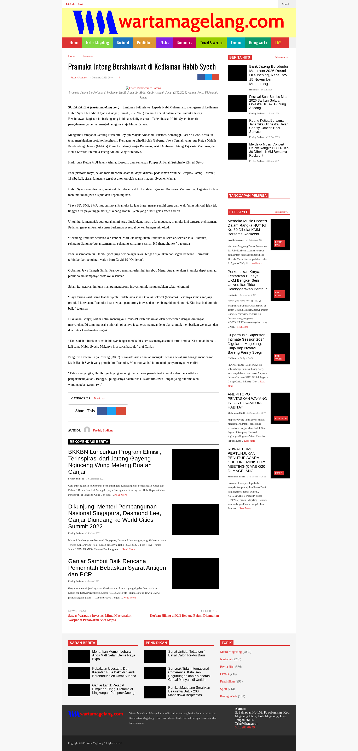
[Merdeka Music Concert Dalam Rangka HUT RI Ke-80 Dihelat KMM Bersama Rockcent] (237, 151)
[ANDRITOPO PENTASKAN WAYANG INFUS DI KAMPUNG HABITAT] (280, 408)
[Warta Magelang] (178, 28)
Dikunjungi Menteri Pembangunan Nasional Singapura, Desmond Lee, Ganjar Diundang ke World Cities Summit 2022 (114, 516)
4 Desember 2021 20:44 (102, 77)
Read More (120, 494)
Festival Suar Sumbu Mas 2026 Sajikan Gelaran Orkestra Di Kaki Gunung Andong (268, 102)
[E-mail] (215, 77)
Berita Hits (227, 666)
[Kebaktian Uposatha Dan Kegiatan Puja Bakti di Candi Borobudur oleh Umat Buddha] (79, 673)
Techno (236, 42)
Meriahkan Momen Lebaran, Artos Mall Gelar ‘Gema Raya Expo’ (113, 655)
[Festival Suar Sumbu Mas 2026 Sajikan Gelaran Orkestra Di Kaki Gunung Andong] (237, 103)
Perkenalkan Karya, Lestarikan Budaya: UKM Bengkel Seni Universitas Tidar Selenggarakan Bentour (247, 280)
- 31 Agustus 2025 (253, 240)
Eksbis (165, 42)
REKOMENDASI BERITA (89, 441)
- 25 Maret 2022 (93, 533)
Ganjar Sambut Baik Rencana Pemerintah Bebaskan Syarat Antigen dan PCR (117, 568)
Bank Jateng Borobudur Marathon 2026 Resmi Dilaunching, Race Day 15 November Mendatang (268, 75)
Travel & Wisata (211, 42)
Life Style (70, 4)
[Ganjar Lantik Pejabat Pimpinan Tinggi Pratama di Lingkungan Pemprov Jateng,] (79, 690)
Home (73, 42)
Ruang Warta (258, 42)
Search (286, 4)
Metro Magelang (97, 42)
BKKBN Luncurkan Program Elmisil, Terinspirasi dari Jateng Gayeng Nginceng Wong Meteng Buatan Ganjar (114, 462)
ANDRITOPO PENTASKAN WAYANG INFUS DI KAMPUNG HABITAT (247, 400)
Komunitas (184, 42)
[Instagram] (266, 4)
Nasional (123, 42)
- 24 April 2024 (245, 358)
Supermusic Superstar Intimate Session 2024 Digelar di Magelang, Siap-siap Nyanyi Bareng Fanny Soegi (246, 343)
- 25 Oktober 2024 (247, 295)
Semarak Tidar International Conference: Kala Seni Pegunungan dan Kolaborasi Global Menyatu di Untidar (189, 674)
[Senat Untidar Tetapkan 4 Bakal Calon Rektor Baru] (155, 656)
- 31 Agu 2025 (273, 161)
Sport (80, 4)
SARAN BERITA (82, 643)
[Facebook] (259, 4)
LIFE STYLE (238, 212)
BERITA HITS (239, 57)
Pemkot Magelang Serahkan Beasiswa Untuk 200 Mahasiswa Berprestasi (189, 691)
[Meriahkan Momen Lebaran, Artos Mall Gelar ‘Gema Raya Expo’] (79, 656)
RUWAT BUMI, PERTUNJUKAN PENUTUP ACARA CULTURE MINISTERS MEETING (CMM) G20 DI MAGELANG (247, 460)
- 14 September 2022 (256, 476)
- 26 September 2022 (256, 413)
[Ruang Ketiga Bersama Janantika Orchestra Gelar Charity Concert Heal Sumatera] (237, 127)
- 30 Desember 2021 (95, 478)
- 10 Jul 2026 (266, 89)
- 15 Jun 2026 (272, 113)
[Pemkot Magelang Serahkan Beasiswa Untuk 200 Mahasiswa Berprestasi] (155, 692)
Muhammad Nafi (236, 413)
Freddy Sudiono (78, 77)
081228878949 (245, 727)
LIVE (278, 42)
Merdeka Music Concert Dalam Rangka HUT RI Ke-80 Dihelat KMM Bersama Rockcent (269, 150)
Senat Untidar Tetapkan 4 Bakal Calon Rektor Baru (187, 653)
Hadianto (254, 89)
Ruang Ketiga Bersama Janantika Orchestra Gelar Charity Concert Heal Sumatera (268, 126)
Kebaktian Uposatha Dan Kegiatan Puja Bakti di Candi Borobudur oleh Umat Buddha (114, 672)
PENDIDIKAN (156, 643)
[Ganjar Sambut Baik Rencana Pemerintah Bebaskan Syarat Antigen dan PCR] (195, 573)
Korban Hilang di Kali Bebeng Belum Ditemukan (184, 615)
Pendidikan (144, 42)
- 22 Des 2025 (273, 137)
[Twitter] (272, 4)
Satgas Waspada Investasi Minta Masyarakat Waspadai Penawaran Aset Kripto (99, 618)
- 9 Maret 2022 (92, 581)
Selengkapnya (281, 57)
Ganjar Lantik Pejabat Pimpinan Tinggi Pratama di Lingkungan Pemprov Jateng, (113, 689)
